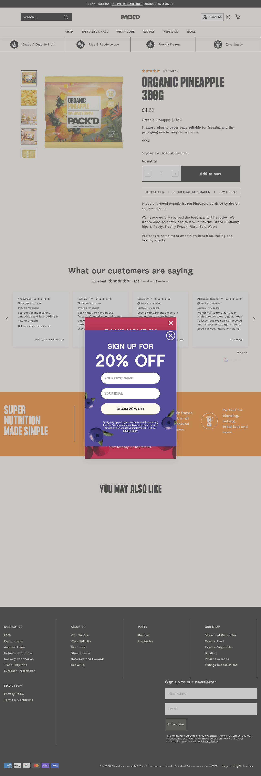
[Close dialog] (171, 336)
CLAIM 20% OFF (130, 408)
